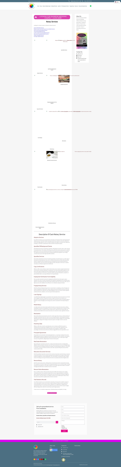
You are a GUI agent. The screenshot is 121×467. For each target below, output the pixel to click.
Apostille (59, 6)
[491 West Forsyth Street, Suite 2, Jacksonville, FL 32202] (62, 453)
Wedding (63, 426)
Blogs (51, 447)
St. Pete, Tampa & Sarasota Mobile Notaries (41, 32)
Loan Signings (37, 294)
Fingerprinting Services (40, 285)
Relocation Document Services (42, 351)
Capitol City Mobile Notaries (39, 35)
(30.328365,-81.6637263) (65, 456)
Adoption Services (39, 237)
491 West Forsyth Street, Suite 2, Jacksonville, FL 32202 (82, 60)
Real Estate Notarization (40, 341)
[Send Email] (62, 449)
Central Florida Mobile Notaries (39, 31)
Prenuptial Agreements (40, 332)
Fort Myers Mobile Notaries (39, 36)
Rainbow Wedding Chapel (47, 6)
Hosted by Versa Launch (83, 464)
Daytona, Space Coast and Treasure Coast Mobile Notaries (44, 29)
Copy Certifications (39, 266)
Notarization (37, 313)
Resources (76, 6)
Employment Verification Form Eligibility (44, 276)
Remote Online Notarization (41, 369)
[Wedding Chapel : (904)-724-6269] (69, 1)
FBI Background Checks (65, 6)
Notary (41, 6)
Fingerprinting (71, 6)
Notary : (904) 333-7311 (88, 1)
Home (38, 6)
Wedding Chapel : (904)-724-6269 (76, 1)
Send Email (65, 449)
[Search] (57, 422)
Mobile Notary (37, 304)
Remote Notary (38, 360)
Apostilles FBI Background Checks (43, 246)
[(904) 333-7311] (37, 426)
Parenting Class (38, 323)
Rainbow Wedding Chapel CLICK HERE (43, 418)
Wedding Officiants (54, 6)
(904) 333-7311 (40, 426)
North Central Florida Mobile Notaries (40, 30)
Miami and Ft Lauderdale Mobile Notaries (41, 34)
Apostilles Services (39, 256)
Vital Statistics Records (40, 379)
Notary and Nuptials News (83, 6)
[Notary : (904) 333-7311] (83, 1)
